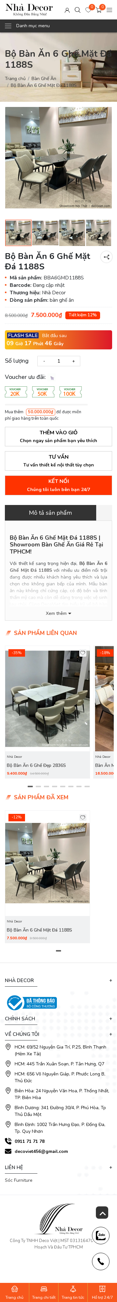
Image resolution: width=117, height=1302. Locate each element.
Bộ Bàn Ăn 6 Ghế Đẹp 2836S (36, 765)
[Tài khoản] (67, 9)
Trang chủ (15, 79)
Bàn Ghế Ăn (44, 79)
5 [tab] (62, 786)
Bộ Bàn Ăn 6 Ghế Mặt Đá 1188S (39, 930)
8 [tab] (86, 786)
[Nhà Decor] (29, 9)
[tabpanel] (47, 712)
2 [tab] (38, 786)
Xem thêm (56, 613)
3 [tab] (46, 786)
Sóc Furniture (18, 1180)
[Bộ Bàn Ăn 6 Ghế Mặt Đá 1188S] (58, 158)
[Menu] (109, 9)
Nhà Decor (14, 757)
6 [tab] (70, 786)
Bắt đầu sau (54, 336)
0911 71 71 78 (30, 1141)
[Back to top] (102, 1212)
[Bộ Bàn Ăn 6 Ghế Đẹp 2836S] (47, 698)
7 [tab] (78, 786)
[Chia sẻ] (106, 257)
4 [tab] (54, 786)
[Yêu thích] (83, 653)
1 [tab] (30, 786)
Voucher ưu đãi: (26, 377)
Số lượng (17, 361)
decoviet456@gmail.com (41, 1151)
